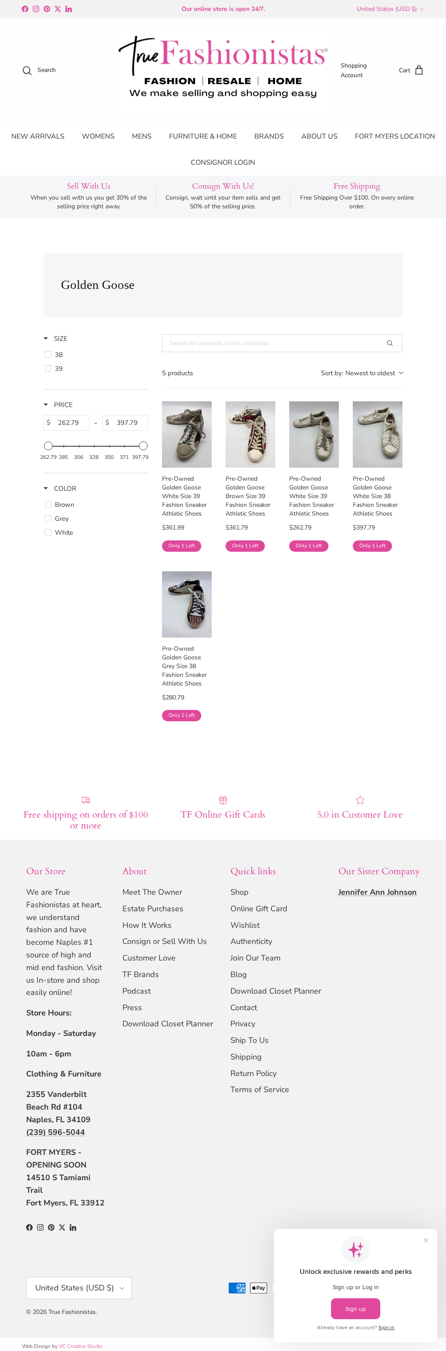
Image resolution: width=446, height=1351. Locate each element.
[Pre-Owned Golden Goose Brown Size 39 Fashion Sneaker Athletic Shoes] (250, 434)
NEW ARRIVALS (37, 136)
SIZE (60, 338)
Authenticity (251, 941)
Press (132, 1007)
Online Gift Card (258, 908)
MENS (142, 136)
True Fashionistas (72, 1312)
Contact (243, 1007)
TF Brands (140, 974)
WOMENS (98, 136)
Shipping (246, 1057)
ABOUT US (319, 136)
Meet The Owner (152, 892)
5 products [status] (177, 373)
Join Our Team (255, 958)
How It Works (147, 925)
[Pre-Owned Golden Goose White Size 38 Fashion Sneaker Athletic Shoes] (377, 434)
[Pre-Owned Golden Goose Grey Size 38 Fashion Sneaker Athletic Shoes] (187, 604)
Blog (238, 974)
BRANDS (269, 136)
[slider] (48, 445)
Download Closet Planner (167, 1023)
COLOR (64, 488)
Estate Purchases (152, 908)
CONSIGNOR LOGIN (223, 162)
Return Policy (253, 1073)
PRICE (62, 405)
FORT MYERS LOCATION (395, 136)
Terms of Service (259, 1089)
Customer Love (149, 958)
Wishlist (245, 925)
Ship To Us (249, 1040)
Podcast (136, 991)
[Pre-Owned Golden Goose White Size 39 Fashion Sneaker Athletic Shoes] (187, 434)
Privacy (242, 1023)
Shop (239, 892)
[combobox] (361, 373)
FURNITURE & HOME (203, 136)
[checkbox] (94, 354)
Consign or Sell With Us (164, 941)
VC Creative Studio (80, 1346)
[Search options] (393, 343)
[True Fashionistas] (223, 70)
